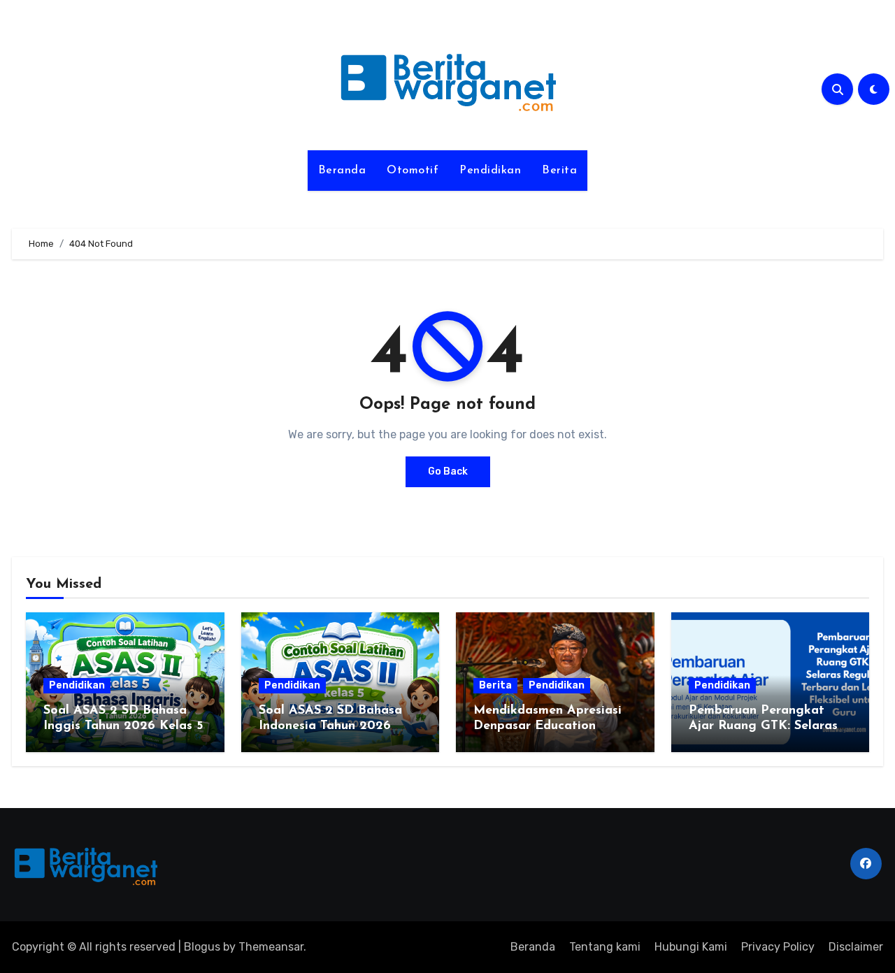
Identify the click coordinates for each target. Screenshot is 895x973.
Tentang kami (604, 946)
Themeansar (270, 946)
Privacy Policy (778, 946)
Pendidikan (490, 170)
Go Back (448, 471)
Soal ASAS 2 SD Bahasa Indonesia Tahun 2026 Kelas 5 (330, 726)
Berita (559, 170)
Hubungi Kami (690, 946)
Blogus (202, 946)
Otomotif (412, 170)
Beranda (342, 170)
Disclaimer (856, 946)
